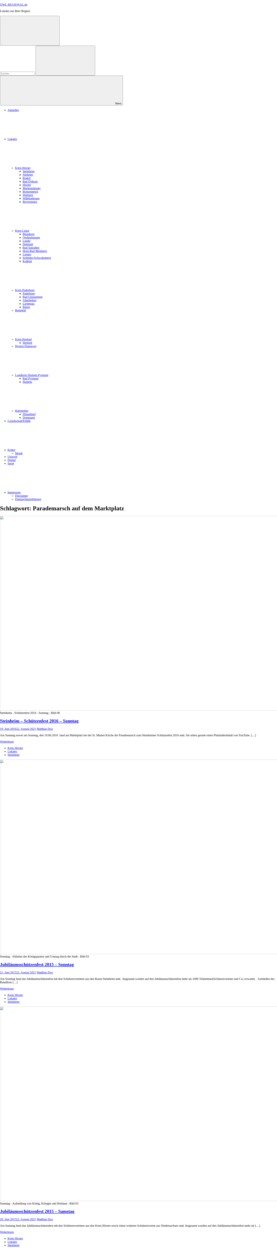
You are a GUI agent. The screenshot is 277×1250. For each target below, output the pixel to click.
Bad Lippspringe (33, 296)
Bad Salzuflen (31, 247)
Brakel (27, 178)
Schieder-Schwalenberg (37, 257)
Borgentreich (30, 191)
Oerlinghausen (31, 237)
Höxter (27, 184)
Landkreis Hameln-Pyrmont (31, 375)
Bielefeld (20, 310)
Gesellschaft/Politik (19, 421)
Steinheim (28, 171)
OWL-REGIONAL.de (13, 4)
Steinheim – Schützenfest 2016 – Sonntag (39, 720)
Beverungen (30, 201)
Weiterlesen (7, 741)
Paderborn (29, 293)
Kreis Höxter (23, 168)
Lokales (12, 139)
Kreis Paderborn (24, 290)
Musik (19, 453)
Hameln (27, 381)
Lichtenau (28, 303)
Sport (11, 463)
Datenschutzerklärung (28, 499)
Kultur (11, 450)
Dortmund (29, 417)
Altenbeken (29, 300)
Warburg (28, 195)
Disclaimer (21, 495)
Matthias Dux (45, 728)
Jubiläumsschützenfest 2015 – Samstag (37, 1211)
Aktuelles (13, 110)
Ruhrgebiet (21, 410)
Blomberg (28, 234)
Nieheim (28, 174)
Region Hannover (25, 346)
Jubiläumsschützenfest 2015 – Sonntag (37, 964)
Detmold (28, 244)
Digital (12, 460)
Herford (27, 342)
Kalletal (27, 261)
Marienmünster (32, 188)
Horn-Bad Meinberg (35, 251)
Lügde (26, 240)
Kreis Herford (23, 339)
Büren (26, 307)
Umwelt (12, 456)
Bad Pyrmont (30, 378)
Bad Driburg (30, 181)
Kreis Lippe (22, 230)
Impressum (14, 492)
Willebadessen (31, 198)
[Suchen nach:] (18, 73)
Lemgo (27, 254)
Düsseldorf (29, 414)
